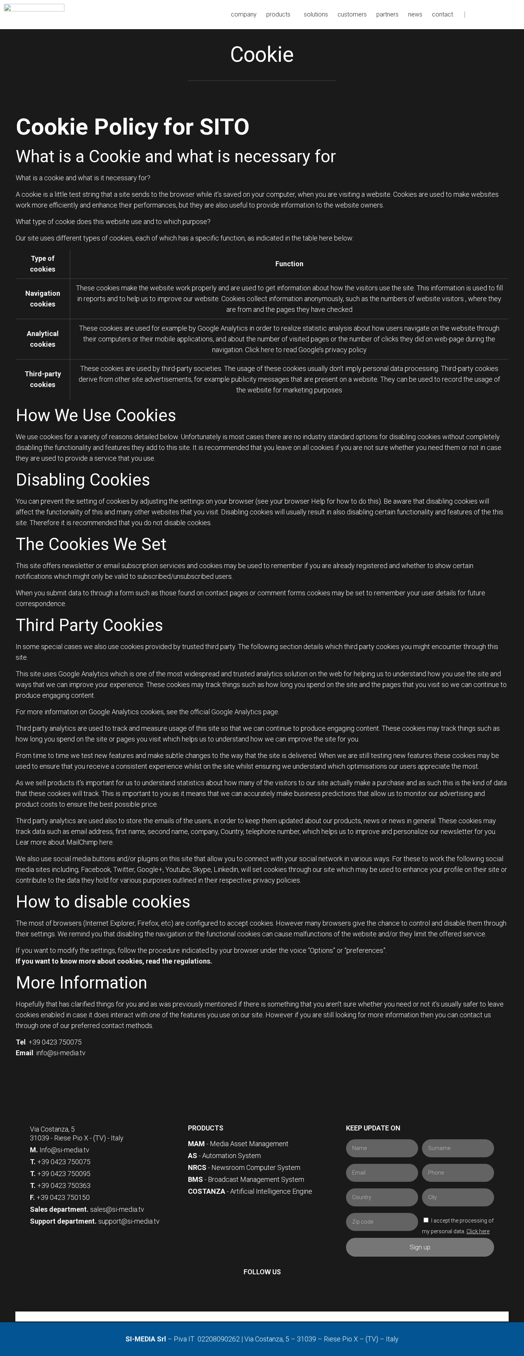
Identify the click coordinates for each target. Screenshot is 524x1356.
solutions (316, 14)
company (244, 14)
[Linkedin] (501, 15)
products (278, 14)
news (415, 14)
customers (352, 14)
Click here (477, 1231)
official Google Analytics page (234, 712)
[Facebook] (478, 15)
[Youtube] (513, 15)
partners (387, 14)
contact (442, 14)
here (267, 350)
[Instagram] (489, 15)
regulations (192, 961)
